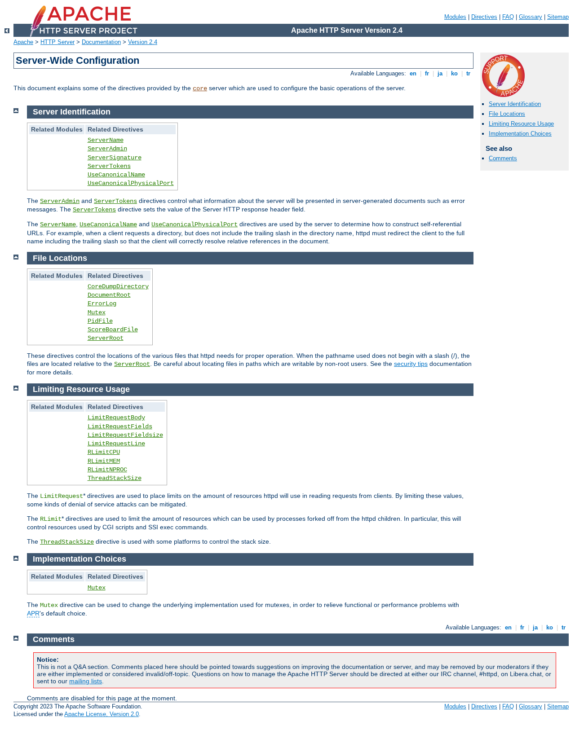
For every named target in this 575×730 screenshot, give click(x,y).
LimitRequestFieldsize (125, 435)
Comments (503, 158)
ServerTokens (109, 166)
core (200, 88)
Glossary (530, 16)
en (413, 73)
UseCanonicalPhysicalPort (131, 183)
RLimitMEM (104, 461)
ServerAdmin (107, 148)
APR (33, 613)
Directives (484, 16)
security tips (411, 363)
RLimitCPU (104, 452)
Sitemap (558, 16)
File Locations (507, 113)
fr (427, 73)
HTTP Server (57, 42)
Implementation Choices (520, 133)
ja (440, 73)
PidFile (100, 321)
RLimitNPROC (107, 469)
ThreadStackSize (115, 478)
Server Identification (515, 104)
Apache (23, 42)
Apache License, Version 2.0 (101, 714)
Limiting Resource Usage (521, 123)
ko (454, 73)
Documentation (101, 42)
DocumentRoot (109, 295)
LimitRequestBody (116, 417)
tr (468, 73)
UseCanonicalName (116, 174)
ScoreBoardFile (113, 329)
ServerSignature (115, 157)
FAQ (508, 16)
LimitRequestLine (116, 443)
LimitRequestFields (120, 426)
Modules (455, 16)
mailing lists (85, 681)
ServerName (106, 140)
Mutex (97, 312)
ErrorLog (102, 303)
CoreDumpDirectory (118, 286)
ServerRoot (106, 338)
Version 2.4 (142, 42)
